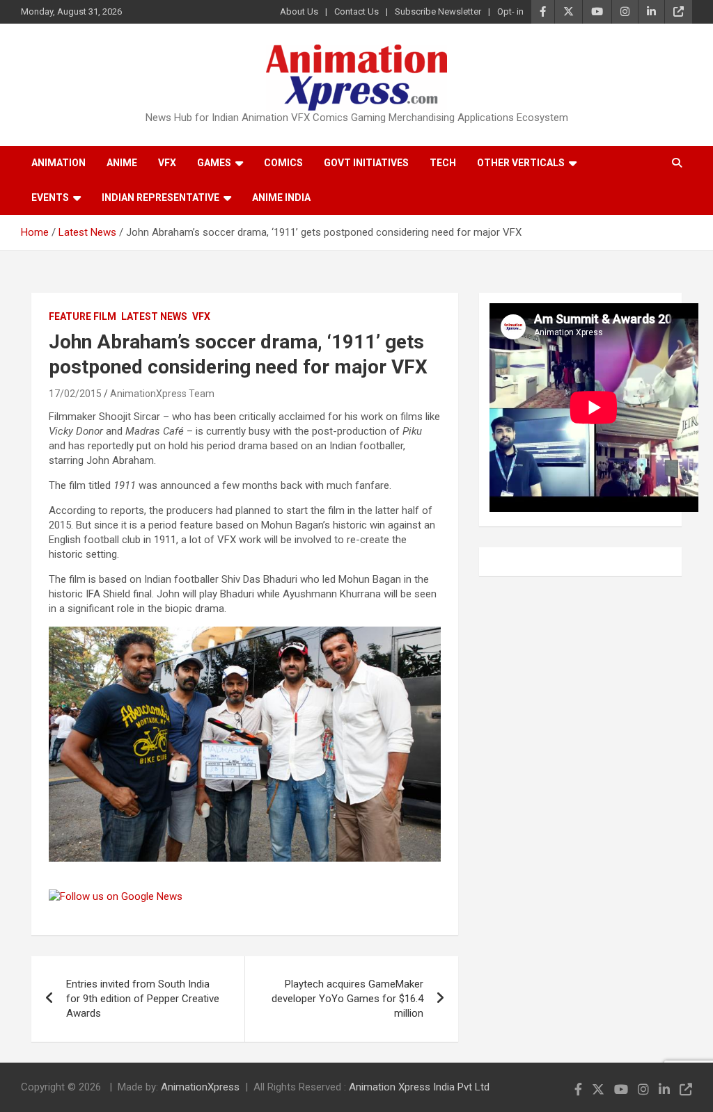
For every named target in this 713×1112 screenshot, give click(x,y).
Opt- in (510, 11)
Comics (283, 162)
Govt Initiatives (366, 162)
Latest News (154, 316)
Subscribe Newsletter (438, 11)
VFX (167, 162)
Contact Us (356, 11)
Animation (58, 162)
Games (214, 162)
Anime (122, 162)
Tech (443, 162)
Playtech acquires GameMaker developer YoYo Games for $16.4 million (347, 999)
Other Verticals (521, 162)
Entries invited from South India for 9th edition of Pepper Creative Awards (142, 999)
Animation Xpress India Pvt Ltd (419, 1087)
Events (50, 197)
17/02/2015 (75, 393)
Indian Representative (160, 197)
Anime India (281, 197)
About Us (299, 11)
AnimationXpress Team (162, 393)
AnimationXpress (200, 1087)
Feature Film (82, 316)
